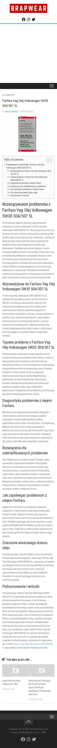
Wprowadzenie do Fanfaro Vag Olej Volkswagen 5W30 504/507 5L (30, 172)
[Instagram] (28, 19)
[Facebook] (24, 19)
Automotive (8, 95)
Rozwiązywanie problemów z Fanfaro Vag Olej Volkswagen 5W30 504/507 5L (25, 166)
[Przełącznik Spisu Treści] (48, 160)
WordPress (27, 732)
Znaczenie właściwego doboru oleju (23, 192)
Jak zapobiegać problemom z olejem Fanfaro (27, 189)
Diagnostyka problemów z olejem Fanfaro (25, 183)
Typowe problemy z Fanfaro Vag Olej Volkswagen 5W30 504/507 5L (29, 178)
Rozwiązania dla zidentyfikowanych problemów (27, 186)
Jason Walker (11, 111)
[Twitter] (33, 19)
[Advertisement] (28, 53)
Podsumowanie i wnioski (19, 196)
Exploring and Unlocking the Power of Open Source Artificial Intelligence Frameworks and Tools (40, 687)
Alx (44, 732)
